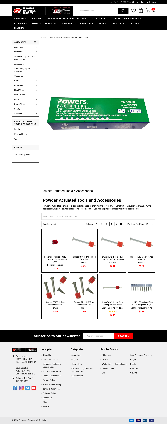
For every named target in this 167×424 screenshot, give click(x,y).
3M (103, 373)
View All (133, 373)
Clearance (19, 23)
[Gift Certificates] (142, 11)
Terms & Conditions (51, 389)
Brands (35, 23)
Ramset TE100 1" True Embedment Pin (55, 303)
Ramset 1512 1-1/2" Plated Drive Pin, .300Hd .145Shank (113, 258)
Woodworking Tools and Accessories (66, 19)
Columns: (90, 224)
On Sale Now (86, 23)
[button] (15, 388)
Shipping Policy (49, 393)
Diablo (133, 364)
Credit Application (50, 359)
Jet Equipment (108, 368)
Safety (133, 23)
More (101, 23)
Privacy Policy (49, 380)
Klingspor (134, 368)
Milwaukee (36, 19)
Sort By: (46, 224)
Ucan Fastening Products (141, 355)
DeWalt (105, 359)
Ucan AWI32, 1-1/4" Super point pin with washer (113, 303)
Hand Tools (68, 23)
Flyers (75, 359)
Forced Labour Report (52, 371)
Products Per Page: (135, 224)
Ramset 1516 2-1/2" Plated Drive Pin (141, 258)
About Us (47, 355)
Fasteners (50, 23)
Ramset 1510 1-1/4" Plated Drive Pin (84, 258)
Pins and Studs (20, 134)
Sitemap (46, 406)
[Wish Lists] (135, 11)
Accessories (98, 19)
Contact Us (47, 398)
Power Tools (117, 23)
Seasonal (19, 28)
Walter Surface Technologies (114, 364)
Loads (17, 129)
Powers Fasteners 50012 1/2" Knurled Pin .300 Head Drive (55, 259)
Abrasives (19, 19)
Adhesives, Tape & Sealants (125, 19)
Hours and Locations (52, 376)
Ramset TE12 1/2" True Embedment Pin (84, 303)
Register (152, 2)
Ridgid (133, 359)
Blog (45, 402)
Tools (16, 139)
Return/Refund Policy (52, 384)
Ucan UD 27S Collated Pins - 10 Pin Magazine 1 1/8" (141, 303)
